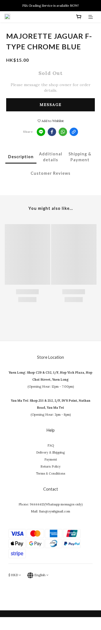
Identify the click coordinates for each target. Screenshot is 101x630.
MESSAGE (50, 104)
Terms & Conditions (50, 473)
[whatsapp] (63, 132)
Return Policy (50, 466)
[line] (41, 132)
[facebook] (52, 132)
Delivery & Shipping (50, 452)
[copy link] (74, 132)
